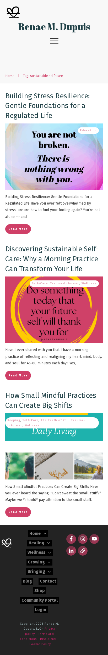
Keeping (13, 420)
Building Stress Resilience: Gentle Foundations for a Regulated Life (47, 106)
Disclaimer (48, 639)
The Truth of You (55, 420)
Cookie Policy (40, 644)
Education (88, 130)
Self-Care (40, 283)
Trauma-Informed (64, 283)
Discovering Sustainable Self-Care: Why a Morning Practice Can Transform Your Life (52, 259)
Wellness (89, 283)
